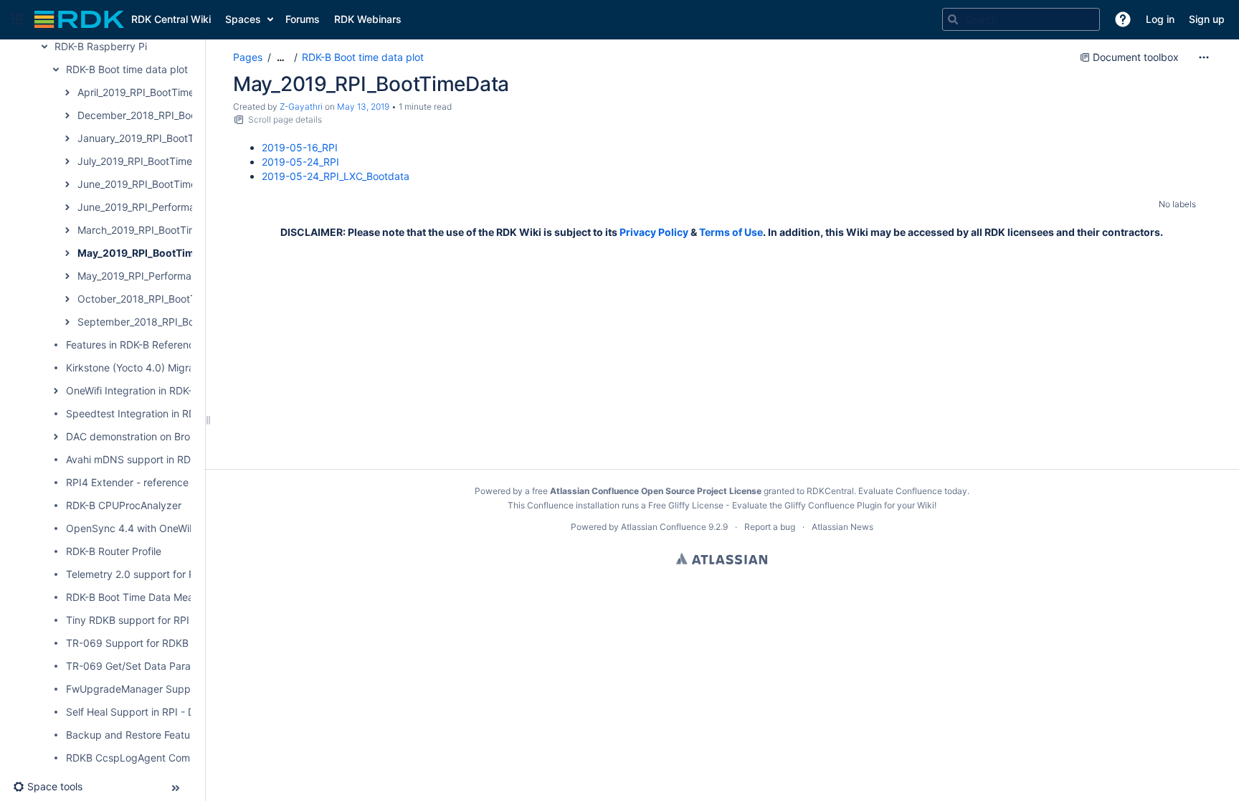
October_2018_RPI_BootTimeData (156, 299)
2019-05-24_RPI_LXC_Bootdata (335, 176)
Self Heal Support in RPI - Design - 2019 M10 (171, 712)
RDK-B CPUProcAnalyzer (123, 505)
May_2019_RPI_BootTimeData (149, 253)
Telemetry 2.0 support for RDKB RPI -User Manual (182, 574)
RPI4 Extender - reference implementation (164, 482)
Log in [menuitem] (1160, 19)
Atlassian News (842, 526)
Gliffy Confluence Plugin (833, 505)
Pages (247, 57)
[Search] (953, 19)
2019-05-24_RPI (300, 162)
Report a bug (769, 526)
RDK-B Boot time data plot (127, 69)
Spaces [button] (243, 19)
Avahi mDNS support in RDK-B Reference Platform (183, 459)
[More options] (1203, 57)
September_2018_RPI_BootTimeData (163, 322)
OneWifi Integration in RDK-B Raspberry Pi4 (167, 390)
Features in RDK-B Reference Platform (154, 344)
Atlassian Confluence (663, 526)
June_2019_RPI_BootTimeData (148, 184)
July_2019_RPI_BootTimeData (145, 161)
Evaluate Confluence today (912, 490)
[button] (17, 19)
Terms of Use (731, 232)
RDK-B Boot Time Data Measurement (151, 597)
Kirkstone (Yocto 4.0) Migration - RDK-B (158, 367)
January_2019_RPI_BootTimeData (155, 138)
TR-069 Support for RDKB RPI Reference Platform (183, 643)
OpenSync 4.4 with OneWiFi (131, 528)
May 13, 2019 (363, 106)
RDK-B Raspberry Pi (100, 46)
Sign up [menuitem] (1207, 19)
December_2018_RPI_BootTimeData (161, 115)
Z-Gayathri (301, 106)
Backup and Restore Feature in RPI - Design (168, 735)
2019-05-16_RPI (300, 147)
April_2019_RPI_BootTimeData (147, 92)
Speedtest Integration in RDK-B (139, 413)
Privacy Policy (654, 232)
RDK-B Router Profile (113, 551)
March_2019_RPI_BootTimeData (151, 230)
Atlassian (721, 558)
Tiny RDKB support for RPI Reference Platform (174, 620)
